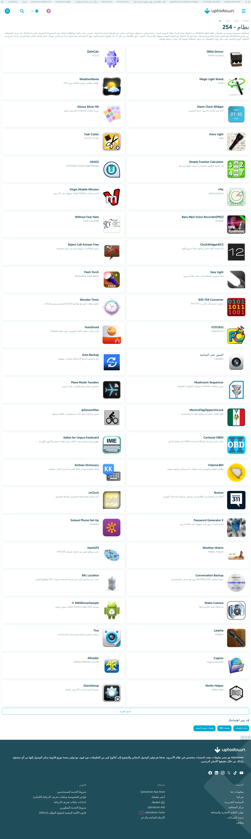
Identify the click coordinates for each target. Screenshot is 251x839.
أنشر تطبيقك (158, 797)
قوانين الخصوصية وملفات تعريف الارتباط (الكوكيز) (59, 797)
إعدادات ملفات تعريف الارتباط (70, 802)
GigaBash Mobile (63, 2)
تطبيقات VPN (224, 728)
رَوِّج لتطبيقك (158, 802)
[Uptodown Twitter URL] (229, 773)
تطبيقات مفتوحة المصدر (204, 728)
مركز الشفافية (236, 807)
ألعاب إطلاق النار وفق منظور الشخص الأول (149, 2)
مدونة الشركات (235, 817)
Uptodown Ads (156, 807)
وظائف (240, 822)
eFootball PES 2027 (211, 2)
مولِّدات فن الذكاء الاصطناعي (86, 2)
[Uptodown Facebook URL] (210, 773)
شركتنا (240, 797)
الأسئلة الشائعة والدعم (153, 817)
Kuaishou (13, 2)
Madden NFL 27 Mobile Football (184, 2)
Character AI (122, 2)
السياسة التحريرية (234, 802)
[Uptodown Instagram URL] (222, 773)
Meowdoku (107, 2)
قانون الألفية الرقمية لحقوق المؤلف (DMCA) (62, 812)
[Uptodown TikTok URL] (235, 773)
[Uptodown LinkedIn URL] (216, 773)
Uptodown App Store (153, 791)
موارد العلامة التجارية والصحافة (227, 812)
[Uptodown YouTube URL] (241, 773)
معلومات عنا (237, 791)
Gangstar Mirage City (41, 2)
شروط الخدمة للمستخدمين (71, 791)
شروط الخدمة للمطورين (73, 807)
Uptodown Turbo (152, 812)
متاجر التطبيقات (241, 728)
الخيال (24, 2)
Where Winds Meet (232, 2)
